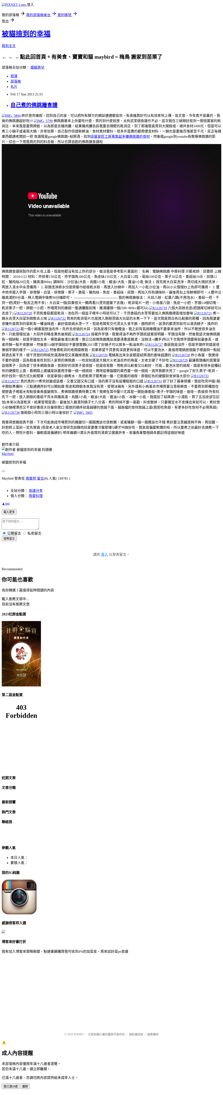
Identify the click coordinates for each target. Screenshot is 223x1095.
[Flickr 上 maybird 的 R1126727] (154, 344)
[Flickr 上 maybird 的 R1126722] (57, 318)
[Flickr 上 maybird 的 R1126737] (11, 381)
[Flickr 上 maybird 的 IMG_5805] (83, 412)
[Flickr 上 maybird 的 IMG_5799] (43, 121)
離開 (25, 1086)
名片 (13, 86)
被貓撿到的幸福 (26, 34)
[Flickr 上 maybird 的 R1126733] (200, 376)
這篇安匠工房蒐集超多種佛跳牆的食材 (120, 136)
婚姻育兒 (37, 67)
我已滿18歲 (10, 1086)
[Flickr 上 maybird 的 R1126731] (153, 381)
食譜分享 (36, 490)
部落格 (15, 81)
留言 (40, 478)
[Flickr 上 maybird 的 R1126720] (23, 313)
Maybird (8, 454)
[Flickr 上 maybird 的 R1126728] (181, 355)
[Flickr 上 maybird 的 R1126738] (11, 412)
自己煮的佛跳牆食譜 (33, 105)
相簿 (13, 76)
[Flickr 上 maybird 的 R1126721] (203, 313)
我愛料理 (36, 496)
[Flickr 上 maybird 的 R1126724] (81, 334)
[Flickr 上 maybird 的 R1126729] (179, 360)
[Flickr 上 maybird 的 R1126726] (99, 355)
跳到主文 (9, 46)
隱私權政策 (136, 1034)
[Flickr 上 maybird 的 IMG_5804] (11, 115)
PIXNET (79, 1034)
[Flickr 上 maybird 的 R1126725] (40, 350)
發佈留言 (9, 538)
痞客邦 (31, 478)
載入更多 (9, 512)
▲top (6, 503)
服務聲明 (153, 1034)
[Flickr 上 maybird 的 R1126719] (158, 308)
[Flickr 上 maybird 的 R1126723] (11, 329)
